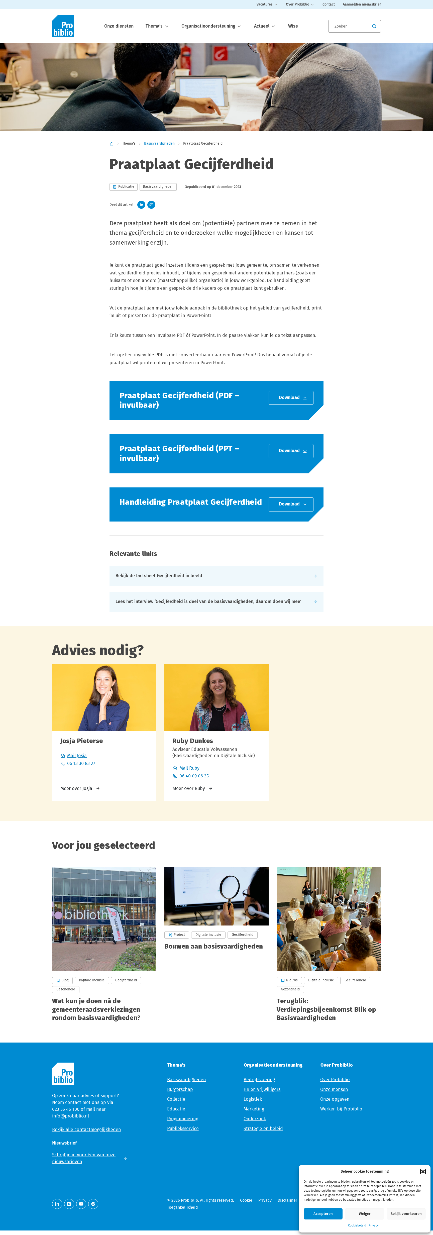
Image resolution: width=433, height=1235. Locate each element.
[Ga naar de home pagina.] (63, 26)
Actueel (262, 26)
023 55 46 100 (65, 1109)
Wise (293, 26)
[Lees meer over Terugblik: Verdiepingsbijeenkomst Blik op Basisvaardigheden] (329, 944)
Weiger (365, 1214)
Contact (328, 4)
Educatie (176, 1109)
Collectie (176, 1099)
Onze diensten (119, 26)
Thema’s (155, 26)
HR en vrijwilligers (262, 1089)
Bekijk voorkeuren (406, 1214)
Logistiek (253, 1099)
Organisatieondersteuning (209, 26)
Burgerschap (180, 1089)
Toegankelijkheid (182, 1207)
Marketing (254, 1109)
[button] (422, 1171)
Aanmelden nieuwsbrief (362, 4)
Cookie (246, 1200)
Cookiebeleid (357, 1225)
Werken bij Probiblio (341, 1109)
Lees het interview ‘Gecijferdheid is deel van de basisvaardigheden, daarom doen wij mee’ (208, 601)
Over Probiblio (297, 4)
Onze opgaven (335, 1099)
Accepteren (323, 1214)
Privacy (374, 1225)
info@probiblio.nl (70, 1116)
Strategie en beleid (263, 1128)
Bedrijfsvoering (259, 1080)
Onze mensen (334, 1089)
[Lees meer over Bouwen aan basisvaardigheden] (216, 944)
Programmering (182, 1119)
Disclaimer (287, 1200)
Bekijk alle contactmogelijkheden (86, 1129)
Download (289, 397)
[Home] (112, 144)
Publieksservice (183, 1128)
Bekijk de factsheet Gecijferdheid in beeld (159, 576)
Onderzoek (255, 1119)
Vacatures (265, 4)
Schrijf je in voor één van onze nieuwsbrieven (84, 1158)
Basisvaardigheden (159, 143)
